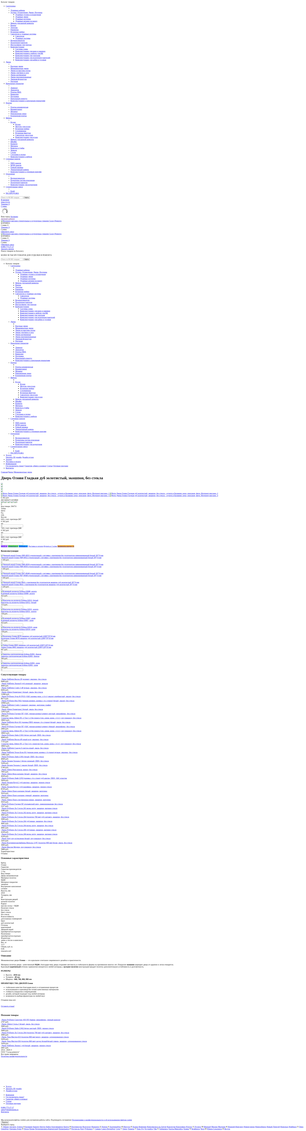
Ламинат (14, 88)
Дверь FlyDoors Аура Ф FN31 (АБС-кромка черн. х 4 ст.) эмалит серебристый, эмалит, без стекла (41, 696)
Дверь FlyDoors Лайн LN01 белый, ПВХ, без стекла (22, 757)
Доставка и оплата (13, 462)
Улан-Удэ (140, 1129)
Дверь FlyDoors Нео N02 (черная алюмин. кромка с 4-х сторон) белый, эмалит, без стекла (37, 701)
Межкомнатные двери (20, 68)
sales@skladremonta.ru (9, 1110)
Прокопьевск (64, 1129)
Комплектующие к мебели (21, 157)
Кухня (13, 122)
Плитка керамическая (19, 107)
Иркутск (126, 1127)
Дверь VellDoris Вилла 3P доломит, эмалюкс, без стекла (23, 679)
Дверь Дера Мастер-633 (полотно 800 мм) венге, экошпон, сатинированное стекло (35, 1037)
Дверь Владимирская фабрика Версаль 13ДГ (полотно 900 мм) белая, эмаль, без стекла (36, 843)
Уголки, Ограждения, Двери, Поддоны (26, 12)
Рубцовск (89, 1129)
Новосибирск (260, 1127)
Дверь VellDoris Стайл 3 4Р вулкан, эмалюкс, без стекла (24, 688)
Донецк (104, 1127)
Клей (13, 191)
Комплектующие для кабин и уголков (30, 60)
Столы (13, 152)
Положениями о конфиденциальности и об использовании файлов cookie (102, 1120)
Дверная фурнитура (19, 79)
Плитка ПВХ (16, 92)
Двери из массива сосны (20, 71)
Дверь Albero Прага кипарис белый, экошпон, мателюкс (24, 791)
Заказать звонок (7, 249)
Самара (98, 1129)
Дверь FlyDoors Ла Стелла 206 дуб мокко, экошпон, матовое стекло (28, 830)
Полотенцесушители (19, 43)
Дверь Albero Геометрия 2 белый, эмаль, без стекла (22, 709)
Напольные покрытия (15, 84)
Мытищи (221, 1127)
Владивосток (76, 1127)
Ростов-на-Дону (77, 1129)
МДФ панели (16, 165)
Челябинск (195, 1129)
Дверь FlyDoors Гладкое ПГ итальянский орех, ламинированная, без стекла (32, 804)
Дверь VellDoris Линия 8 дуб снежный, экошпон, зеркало (24, 683)
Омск (301, 1127)
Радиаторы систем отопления (23, 180)
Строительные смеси (14, 187)
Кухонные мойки (18, 32)
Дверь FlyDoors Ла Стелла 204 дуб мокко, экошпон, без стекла (26, 821)
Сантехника (11, 6)
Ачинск (20, 1127)
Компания (10, 1095)
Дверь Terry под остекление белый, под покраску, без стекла (26, 838)
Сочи (118, 1129)
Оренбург (5, 1129)
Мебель (9, 118)
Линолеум (15, 90)
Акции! (9, 459)
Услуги (8, 455)
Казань (135, 1127)
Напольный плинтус (19, 99)
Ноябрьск (293, 1127)
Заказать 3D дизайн (14, 457)
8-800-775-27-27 (7, 247)
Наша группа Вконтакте (11, 1058)
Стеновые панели (13, 159)
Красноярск (181, 1127)
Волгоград (86, 1127)
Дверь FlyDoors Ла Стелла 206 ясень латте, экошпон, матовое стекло (29, 834)
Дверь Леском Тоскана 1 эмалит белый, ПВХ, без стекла (24, 765)
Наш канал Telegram (9, 1063)
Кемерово (143, 1127)
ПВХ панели (16, 163)
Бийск (48, 1127)
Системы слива (21, 49)
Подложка (15, 96)
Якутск (227, 1129)
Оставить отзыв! (7, 1006)
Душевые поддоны (23, 19)
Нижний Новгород (235, 1127)
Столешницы (20, 131)
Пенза (26, 1129)
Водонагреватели (18, 40)
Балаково (14, 217)
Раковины (15, 30)
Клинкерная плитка (19, 116)
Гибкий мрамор (17, 167)
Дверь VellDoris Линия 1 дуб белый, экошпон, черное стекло (26, 1046)
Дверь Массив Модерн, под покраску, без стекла (21, 847)
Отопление (10, 174)
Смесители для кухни (24, 135)
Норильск (284, 1127)
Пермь (32, 1129)
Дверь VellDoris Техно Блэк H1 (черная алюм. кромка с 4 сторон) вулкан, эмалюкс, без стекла (39, 752)
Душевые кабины (18, 10)
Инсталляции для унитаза (21, 45)
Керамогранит (16, 109)
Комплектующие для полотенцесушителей (32, 58)
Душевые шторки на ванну (26, 21)
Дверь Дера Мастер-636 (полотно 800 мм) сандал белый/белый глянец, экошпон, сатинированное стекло (44, 1041)
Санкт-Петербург (108, 1129)
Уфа (155, 1129)
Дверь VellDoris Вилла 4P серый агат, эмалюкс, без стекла (24, 739)
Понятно (5, 1122)
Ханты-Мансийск (175, 1129)
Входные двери (17, 66)
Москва (214, 1127)
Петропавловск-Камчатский (46, 1129)
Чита (202, 1129)
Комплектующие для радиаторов (24, 185)
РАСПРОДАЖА (12, 193)
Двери (8, 62)
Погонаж (14, 81)
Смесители (19, 36)
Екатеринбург (115, 1127)
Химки (186, 1129)
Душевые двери (21, 17)
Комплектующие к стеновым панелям (26, 172)
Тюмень (131, 1129)
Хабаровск (163, 1129)
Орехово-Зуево (15, 1129)
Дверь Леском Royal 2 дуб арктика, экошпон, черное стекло (25, 783)
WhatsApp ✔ (13, 546)
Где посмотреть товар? (15, 466)
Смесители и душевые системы (23, 34)
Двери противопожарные (21, 77)
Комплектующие (17, 47)
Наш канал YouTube (9, 1061)
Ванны (13, 25)
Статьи (50, 466)
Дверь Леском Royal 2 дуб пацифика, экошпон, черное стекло (26, 787)
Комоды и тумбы (17, 148)
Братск (66, 1127)
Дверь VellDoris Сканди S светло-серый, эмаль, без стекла (25, 748)
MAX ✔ (4, 546)
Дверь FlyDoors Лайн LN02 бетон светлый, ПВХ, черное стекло (27, 1028)
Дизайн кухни (28, 457)
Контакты (10, 468)
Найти (27, 197)
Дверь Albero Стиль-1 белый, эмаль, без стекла (20, 1024)
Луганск (197, 1127)
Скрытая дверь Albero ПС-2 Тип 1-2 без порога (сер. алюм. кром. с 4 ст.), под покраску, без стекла (41, 718)
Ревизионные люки (18, 114)
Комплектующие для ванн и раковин (30, 51)
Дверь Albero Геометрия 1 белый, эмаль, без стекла (22, 692)
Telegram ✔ (23, 546)
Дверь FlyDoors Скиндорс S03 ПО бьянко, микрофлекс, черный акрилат (30, 1020)
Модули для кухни (22, 127)
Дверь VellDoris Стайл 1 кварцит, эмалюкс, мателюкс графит (26, 705)
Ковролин (15, 94)
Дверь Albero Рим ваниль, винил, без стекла (19, 770)
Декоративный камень (20, 170)
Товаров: (5, 227)
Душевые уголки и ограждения (28, 15)
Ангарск (12, 1127)
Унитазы (14, 28)
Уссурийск (148, 1129)
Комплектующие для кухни (26, 137)
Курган (189, 1127)
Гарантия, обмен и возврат (35, 466)
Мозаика (14, 111)
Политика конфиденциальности (14, 1056)
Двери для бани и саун (20, 73)
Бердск (43, 1127)
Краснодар (171, 1127)
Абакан (6, 1127)
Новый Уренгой (273, 1127)
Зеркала (14, 150)
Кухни (18, 124)
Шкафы (14, 142)
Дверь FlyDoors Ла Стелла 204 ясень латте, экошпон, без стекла (27, 826)
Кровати (14, 144)
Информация (11, 464)
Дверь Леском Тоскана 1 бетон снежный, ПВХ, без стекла (25, 761)
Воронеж (95, 1127)
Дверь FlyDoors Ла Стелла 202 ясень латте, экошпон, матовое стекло (29, 813)
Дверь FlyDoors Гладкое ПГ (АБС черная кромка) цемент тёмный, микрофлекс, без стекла (38, 727)
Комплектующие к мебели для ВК (29, 53)
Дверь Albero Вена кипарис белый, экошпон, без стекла (24, 774)
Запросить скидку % (65, 546)
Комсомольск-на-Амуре (156, 1127)
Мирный (207, 1127)
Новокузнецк (249, 1127)
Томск (124, 1129)
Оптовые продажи (60, 466)
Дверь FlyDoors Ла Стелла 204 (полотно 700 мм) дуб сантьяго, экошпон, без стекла (35, 817)
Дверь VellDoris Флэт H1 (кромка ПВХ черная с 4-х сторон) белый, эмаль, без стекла (35, 722)
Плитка (9, 103)
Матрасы (14, 146)
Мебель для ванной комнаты (22, 23)
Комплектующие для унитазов (27, 56)
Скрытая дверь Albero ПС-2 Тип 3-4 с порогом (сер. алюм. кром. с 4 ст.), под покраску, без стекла (41, 744)
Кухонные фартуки (23, 133)
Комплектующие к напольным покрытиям (28, 101)
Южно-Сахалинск (214, 1129)
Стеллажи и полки (18, 155)
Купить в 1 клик (50, 546)
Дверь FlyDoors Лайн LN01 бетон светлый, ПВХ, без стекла (26, 735)
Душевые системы (22, 38)
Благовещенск (57, 1127)
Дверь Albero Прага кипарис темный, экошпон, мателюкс (25, 795)
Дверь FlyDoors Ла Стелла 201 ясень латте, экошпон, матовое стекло (29, 808)
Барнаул (36, 1127)
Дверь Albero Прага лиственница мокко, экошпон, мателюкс (26, 800)
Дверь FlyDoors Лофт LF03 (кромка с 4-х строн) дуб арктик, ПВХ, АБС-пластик (34, 778)
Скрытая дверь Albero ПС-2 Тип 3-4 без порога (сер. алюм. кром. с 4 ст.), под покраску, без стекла (41, 731)
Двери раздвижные (18, 75)
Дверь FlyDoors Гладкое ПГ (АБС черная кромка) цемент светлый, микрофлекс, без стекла (38, 714)
